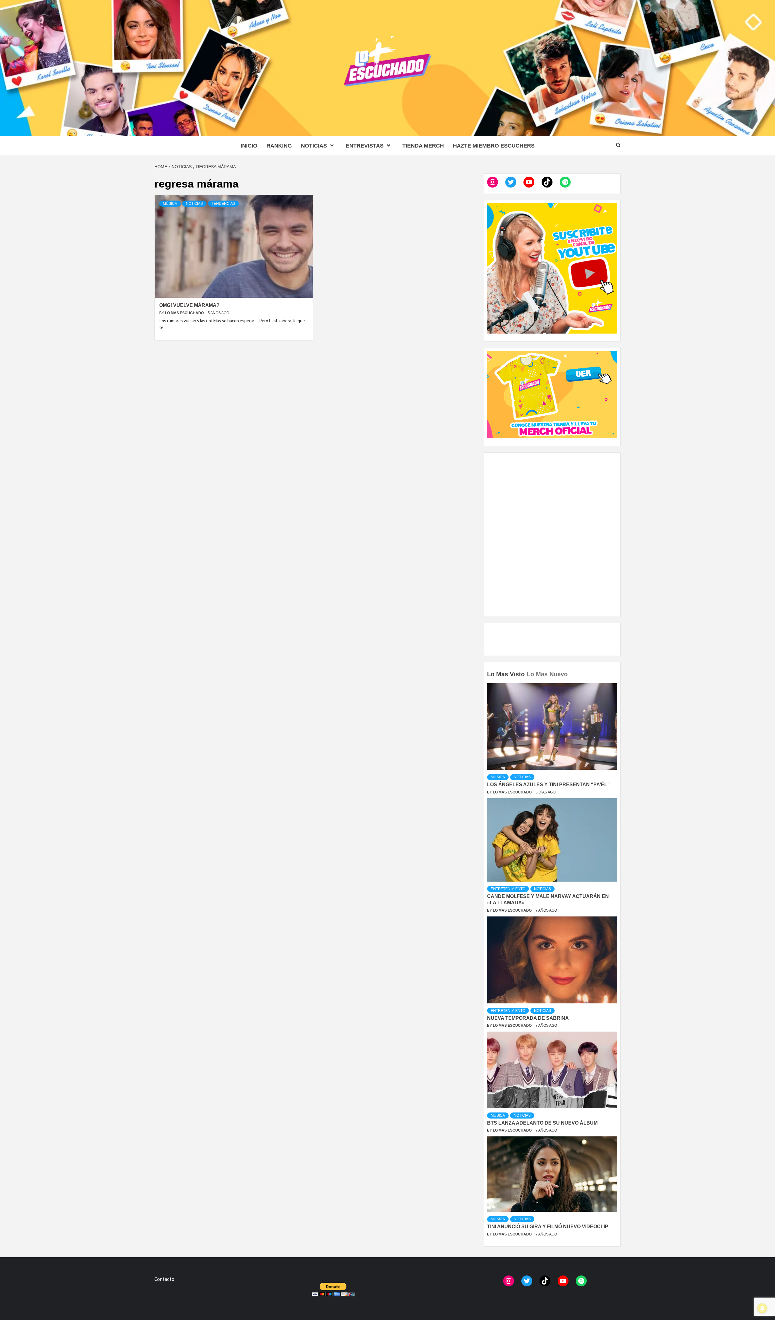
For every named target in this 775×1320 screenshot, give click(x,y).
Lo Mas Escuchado (185, 313)
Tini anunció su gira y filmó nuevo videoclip (547, 1226)
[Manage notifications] (762, 1308)
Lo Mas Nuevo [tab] (547, 674)
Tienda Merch (423, 146)
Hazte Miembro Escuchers (494, 146)
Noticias (314, 146)
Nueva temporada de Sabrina (528, 1018)
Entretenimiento (508, 889)
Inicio (249, 146)
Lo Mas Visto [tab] (506, 674)
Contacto (164, 1279)
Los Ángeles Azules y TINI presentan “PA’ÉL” (548, 784)
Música (170, 203)
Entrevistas (365, 146)
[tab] (570, 669)
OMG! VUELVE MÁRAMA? (189, 305)
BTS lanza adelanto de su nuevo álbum (542, 1122)
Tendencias (223, 203)
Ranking (279, 146)
